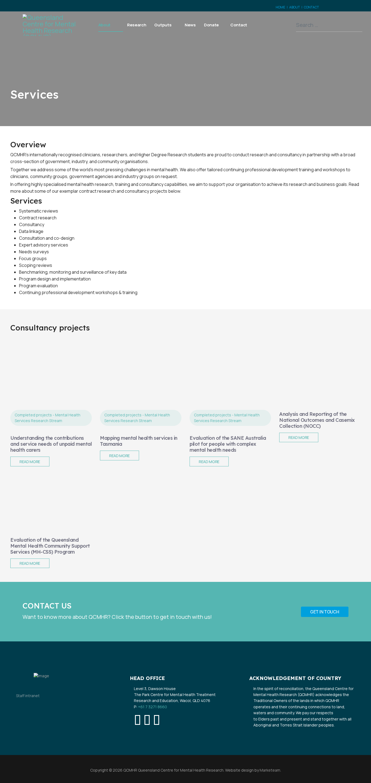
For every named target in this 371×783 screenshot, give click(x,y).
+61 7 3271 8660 (152, 706)
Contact (238, 25)
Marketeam (269, 770)
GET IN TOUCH (324, 612)
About (104, 25)
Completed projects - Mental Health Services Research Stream (47, 417)
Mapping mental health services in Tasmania (138, 441)
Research (136, 25)
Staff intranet (28, 695)
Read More (30, 461)
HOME (280, 7)
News (190, 25)
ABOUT (294, 7)
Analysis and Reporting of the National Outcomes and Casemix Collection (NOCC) (317, 420)
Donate (211, 25)
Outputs (162, 25)
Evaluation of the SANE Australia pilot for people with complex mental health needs (228, 444)
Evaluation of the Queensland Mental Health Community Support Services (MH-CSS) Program (50, 546)
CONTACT (311, 7)
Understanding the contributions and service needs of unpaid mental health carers (51, 444)
